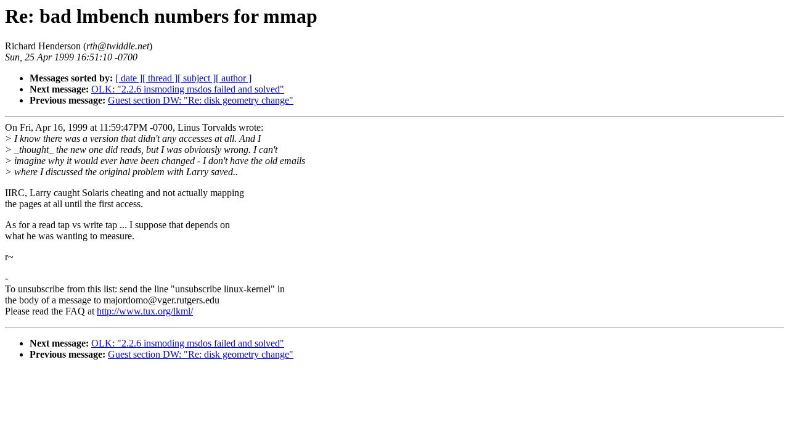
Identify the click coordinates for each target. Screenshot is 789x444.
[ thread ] (160, 78)
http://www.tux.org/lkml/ (145, 311)
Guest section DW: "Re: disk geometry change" (200, 100)
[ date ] (128, 78)
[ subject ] (197, 78)
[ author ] (233, 78)
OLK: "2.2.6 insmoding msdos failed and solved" (187, 89)
